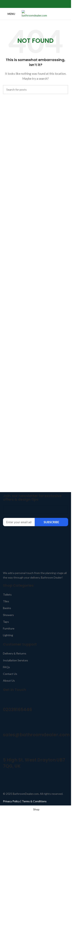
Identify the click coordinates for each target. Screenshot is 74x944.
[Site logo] (35, 13)
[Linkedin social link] (40, 4)
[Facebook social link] (26, 4)
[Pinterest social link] (35, 4)
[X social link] (30, 4)
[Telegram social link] (45, 4)
